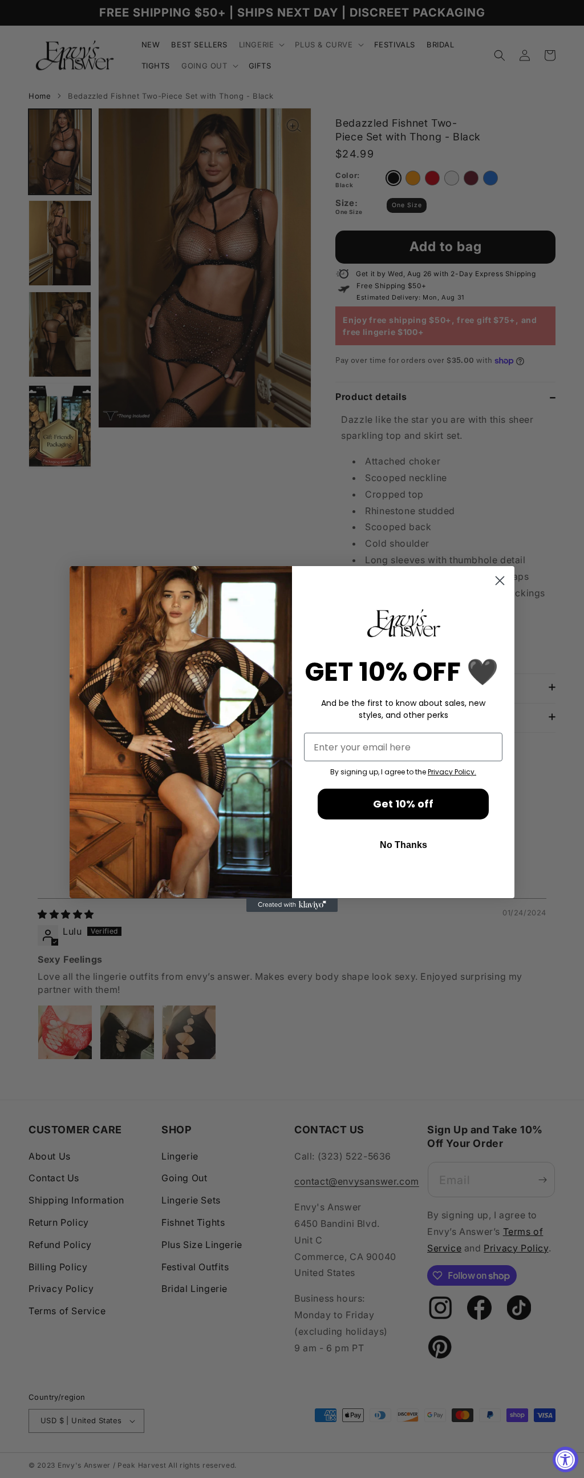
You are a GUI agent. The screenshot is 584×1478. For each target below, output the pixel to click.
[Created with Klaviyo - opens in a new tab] (292, 905)
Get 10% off (403, 804)
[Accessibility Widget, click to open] (565, 1459)
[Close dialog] (500, 581)
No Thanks (403, 845)
